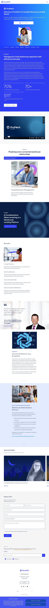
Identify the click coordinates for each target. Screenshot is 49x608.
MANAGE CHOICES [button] (35, 600)
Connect (24, 582)
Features (17, 47)
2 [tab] (23, 381)
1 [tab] (22, 381)
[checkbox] (12, 559)
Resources (33, 47)
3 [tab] (24, 381)
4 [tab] (25, 381)
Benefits (22, 47)
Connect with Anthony (8, 326)
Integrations (27, 47)
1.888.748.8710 (24, 578)
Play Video (25, 22)
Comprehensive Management (10, 158)
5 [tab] (26, 381)
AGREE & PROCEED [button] (36, 604)
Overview (12, 47)
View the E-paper (10, 226)
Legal (18, 591)
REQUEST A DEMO (10, 105)
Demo (38, 47)
